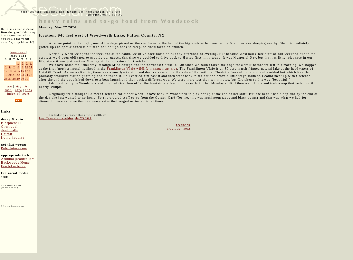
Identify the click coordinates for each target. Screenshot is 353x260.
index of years (18, 93)
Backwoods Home (15, 162)
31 (26, 78)
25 (30, 74)
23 (22, 74)
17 (26, 71)
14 (14, 71)
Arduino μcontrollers (18, 159)
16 (22, 71)
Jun (27, 86)
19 (6, 74)
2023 (8, 90)
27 (10, 78)
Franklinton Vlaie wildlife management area (142, 68)
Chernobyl (9, 126)
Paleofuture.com (14, 148)
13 (10, 71)
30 (22, 78)
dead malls (9, 130)
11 (30, 67)
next (186, 128)
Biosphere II (11, 123)
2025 (28, 90)
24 (26, 74)
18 (30, 71)
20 (10, 74)
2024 (18, 90)
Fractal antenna (13, 166)
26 (6, 78)
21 (14, 74)
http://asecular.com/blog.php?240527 (65, 118)
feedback (183, 125)
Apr (9, 86)
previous (173, 128)
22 (18, 74)
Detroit (6, 134)
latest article (18, 52)
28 (14, 78)
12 (6, 71)
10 (26, 67)
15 (18, 71)
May (19, 86)
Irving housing (12, 137)
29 (18, 78)
